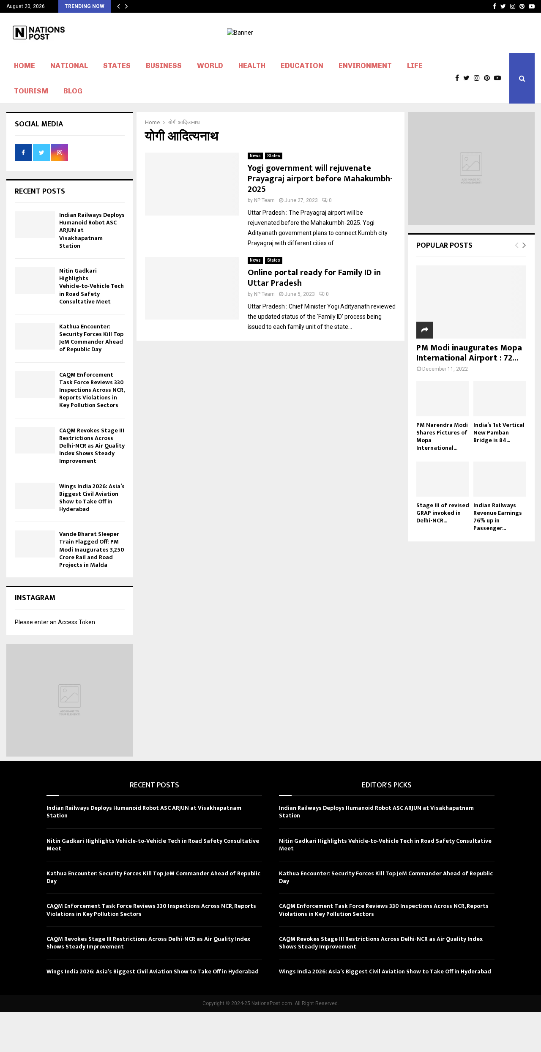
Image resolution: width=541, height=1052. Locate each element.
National (69, 65)
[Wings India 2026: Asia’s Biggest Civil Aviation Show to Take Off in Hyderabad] (35, 496)
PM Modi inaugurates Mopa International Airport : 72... (469, 353)
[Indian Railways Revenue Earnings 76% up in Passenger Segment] (499, 479)
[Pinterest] (489, 78)
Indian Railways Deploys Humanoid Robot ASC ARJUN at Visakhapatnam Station (143, 811)
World (210, 65)
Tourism (31, 91)
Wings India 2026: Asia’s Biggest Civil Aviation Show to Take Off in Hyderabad (92, 497)
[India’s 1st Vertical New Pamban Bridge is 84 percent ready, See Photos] (499, 398)
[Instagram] (479, 78)
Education (302, 65)
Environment (365, 65)
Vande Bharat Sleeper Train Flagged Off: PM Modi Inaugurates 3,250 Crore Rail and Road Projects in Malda (91, 549)
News (255, 155)
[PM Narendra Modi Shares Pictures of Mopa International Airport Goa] (442, 398)
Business (164, 65)
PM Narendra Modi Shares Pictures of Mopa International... (442, 436)
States (117, 65)
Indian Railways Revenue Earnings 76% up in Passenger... (497, 516)
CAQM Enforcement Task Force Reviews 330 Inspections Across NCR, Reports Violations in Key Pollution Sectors (91, 390)
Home (24, 65)
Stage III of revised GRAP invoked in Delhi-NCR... (442, 512)
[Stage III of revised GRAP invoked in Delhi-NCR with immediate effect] (442, 479)
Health (251, 65)
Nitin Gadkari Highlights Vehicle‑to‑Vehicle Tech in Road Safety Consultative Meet (91, 286)
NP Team (264, 200)
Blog (72, 91)
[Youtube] (499, 78)
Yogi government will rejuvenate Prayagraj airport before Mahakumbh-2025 (320, 179)
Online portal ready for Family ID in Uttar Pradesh (314, 277)
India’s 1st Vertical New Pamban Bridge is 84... (499, 432)
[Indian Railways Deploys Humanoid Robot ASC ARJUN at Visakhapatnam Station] (35, 224)
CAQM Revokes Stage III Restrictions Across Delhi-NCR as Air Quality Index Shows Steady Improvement (92, 446)
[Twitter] (468, 78)
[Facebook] (459, 78)
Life (415, 65)
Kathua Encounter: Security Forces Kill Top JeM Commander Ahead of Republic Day (91, 338)
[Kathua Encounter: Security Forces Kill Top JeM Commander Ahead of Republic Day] (35, 336)
